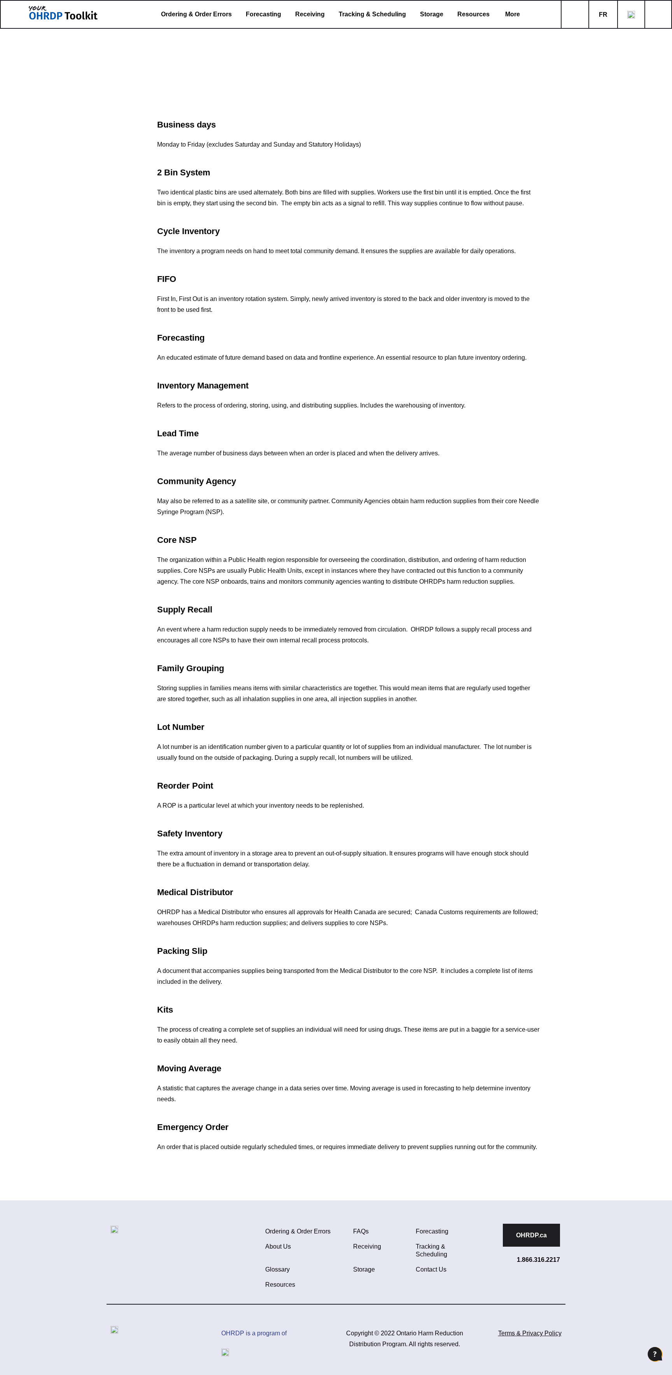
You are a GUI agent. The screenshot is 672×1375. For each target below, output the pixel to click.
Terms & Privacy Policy (530, 1333)
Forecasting (263, 14)
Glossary (277, 1269)
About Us (278, 1246)
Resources (473, 14)
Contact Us (431, 1269)
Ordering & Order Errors (196, 14)
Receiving (310, 14)
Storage (431, 14)
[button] (518, 14)
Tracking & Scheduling (372, 14)
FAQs (361, 1231)
